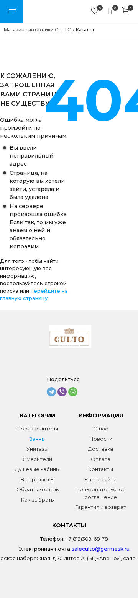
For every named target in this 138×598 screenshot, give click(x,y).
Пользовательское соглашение (101, 493)
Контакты (100, 469)
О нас (100, 428)
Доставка (100, 449)
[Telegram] (51, 391)
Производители (37, 428)
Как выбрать (37, 500)
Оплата (100, 459)
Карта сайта (101, 479)
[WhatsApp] (72, 391)
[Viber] (62, 391)
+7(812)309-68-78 (87, 539)
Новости (100, 439)
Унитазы (37, 449)
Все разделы (37, 479)
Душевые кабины (37, 469)
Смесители (37, 459)
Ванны (37, 439)
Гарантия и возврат (100, 507)
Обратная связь (37, 489)
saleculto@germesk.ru (101, 549)
